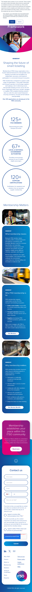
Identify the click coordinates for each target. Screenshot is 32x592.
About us (6, 562)
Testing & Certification (7, 571)
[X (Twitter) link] (10, 551)
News (5, 575)
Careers (6, 559)
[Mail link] (14, 551)
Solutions (6, 568)
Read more (16, 449)
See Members (12, 333)
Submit (16, 543)
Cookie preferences (21, 563)
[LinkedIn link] (5, 551)
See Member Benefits (14, 407)
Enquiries (6, 578)
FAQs (19, 567)
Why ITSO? (7, 556)
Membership (7, 565)
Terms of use (21, 556)
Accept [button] (12, 21)
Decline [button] (20, 21)
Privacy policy (21, 559)
